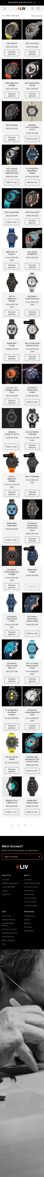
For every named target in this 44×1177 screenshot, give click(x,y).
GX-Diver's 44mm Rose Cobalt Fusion (32, 619)
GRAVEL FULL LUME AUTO (12, 802)
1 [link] (12, 825)
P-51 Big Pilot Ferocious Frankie (12, 712)
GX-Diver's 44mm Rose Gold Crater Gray (32, 526)
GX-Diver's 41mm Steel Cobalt (12, 619)
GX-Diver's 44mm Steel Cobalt (32, 390)
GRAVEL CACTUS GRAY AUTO (32, 127)
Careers (5, 891)
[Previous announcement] (4, 2)
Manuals (27, 923)
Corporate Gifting (30, 905)
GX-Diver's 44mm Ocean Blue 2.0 (12, 666)
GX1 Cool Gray (32, 43)
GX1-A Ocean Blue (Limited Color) (32, 666)
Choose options (12, 53)
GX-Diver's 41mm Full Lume (32, 298)
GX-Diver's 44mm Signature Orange (12, 572)
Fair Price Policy (30, 902)
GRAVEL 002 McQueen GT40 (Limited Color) (32, 759)
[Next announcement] (39, 2)
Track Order (6, 916)
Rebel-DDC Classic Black (32, 802)
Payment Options (8, 920)
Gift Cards (28, 927)
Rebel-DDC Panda (12, 344)
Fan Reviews (29, 891)
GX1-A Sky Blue (32, 476)
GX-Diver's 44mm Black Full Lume (32, 712)
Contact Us (6, 894)
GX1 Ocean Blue (12, 212)
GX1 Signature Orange (11, 84)
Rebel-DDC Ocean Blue (12, 524)
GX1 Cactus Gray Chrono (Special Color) (11, 171)
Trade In (27, 920)
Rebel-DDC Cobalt (32, 571)
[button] (5, 8)
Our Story (27, 879)
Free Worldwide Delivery (8, 924)
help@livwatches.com (10, 883)
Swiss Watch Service (10, 933)
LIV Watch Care (30, 916)
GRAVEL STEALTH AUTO (12, 433)
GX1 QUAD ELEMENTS (32, 253)
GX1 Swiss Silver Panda (32, 84)
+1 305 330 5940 (8, 887)
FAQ (3, 944)
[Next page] (32, 825)
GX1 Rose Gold (32, 212)
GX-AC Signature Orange (11, 479)
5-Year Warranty (8, 937)
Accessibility (29, 931)
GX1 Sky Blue (12, 125)
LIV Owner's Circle (31, 887)
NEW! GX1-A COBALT (11, 253)
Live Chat (5, 879)
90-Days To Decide (9, 929)
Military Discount (8, 940)
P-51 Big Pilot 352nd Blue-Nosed (32, 171)
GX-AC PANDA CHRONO (32, 433)
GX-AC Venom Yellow (12, 758)
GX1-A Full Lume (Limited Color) (32, 344)
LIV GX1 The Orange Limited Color (11, 390)
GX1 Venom (12, 43)
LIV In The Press (30, 898)
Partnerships (29, 894)
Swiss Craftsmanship (32, 883)
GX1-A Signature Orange (11, 299)
